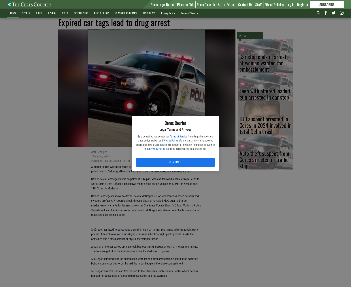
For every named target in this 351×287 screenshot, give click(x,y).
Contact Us (245, 4)
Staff (258, 4)
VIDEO (65, 13)
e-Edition (229, 4)
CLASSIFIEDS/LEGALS (126, 13)
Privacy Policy (170, 140)
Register (302, 4)
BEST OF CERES (102, 13)
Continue (175, 162)
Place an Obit (185, 4)
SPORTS (26, 13)
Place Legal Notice (162, 4)
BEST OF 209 (149, 13)
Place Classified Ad (209, 4)
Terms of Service (178, 136)
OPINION (52, 13)
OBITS (39, 13)
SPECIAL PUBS (81, 13)
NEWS (13, 13)
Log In (290, 4)
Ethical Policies (274, 4)
